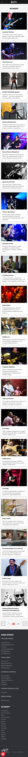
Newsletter (4, 739)
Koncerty (3, 719)
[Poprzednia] (3, 624)
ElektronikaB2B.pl (5, 676)
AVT (20, 752)
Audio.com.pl (4, 661)
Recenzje (3, 726)
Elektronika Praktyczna (7, 680)
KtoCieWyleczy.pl (5, 700)
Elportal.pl (3, 682)
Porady (3, 732)
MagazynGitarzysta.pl (6, 663)
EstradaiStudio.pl (5, 668)
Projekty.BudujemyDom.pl (7, 644)
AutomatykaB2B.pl (5, 678)
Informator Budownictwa (7, 649)
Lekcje (3, 730)
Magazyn (3, 734)
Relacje (3, 721)
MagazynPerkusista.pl (6, 665)
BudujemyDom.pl (5, 642)
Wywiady (3, 723)
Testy (2, 715)
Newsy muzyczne (5, 717)
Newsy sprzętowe (5, 713)
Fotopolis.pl (4, 692)
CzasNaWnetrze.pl (5, 653)
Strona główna (4, 710)
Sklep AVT (6, 752)
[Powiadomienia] (3, 754)
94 (18, 624)
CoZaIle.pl (3, 647)
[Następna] (25, 624)
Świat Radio (4, 684)
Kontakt (3, 736)
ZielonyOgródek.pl (5, 651)
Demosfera (4, 728)
